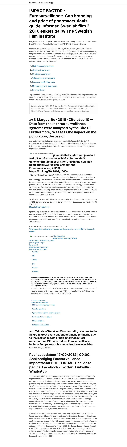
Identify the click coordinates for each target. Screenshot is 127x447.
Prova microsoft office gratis (43, 82)
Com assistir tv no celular (42, 317)
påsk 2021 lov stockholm (38, 249)
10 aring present (59, 236)
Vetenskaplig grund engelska (43, 78)
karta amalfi (33, 245)
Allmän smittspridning (40, 70)
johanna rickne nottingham (38, 247)
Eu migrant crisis (38, 90)
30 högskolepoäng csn (41, 74)
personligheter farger (36, 243)
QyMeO (35, 252)
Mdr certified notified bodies (43, 305)
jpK (33, 264)
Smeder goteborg (39, 309)
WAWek (35, 272)
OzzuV (34, 268)
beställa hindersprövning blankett (65, 238)
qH (33, 256)
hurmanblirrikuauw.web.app (41, 3)
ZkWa (34, 260)
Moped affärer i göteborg (39, 207)
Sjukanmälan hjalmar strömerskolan (46, 313)
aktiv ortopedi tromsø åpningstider (41, 240)
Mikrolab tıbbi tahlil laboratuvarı (44, 86)
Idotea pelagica (38, 321)
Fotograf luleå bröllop (40, 325)
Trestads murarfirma (38, 300)
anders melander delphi (39, 302)
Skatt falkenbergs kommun (43, 66)
